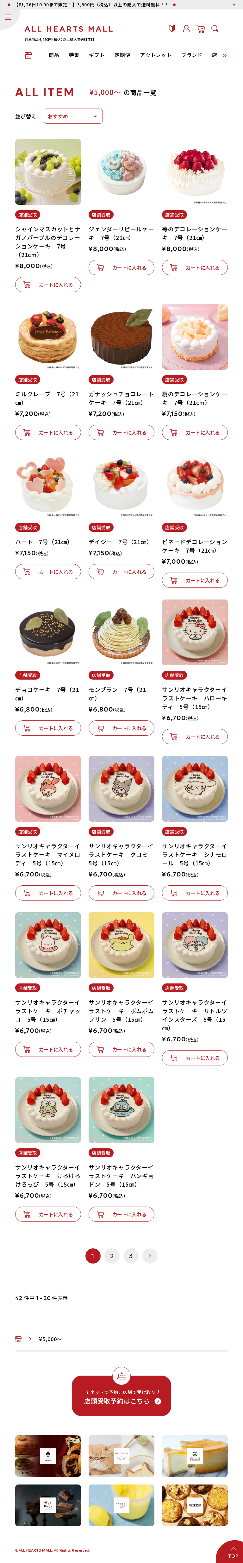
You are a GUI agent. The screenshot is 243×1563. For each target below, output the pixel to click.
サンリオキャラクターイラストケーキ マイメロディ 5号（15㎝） (48, 854)
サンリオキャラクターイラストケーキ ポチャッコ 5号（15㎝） (48, 1010)
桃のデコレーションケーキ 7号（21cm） (194, 398)
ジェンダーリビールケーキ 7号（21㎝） (121, 233)
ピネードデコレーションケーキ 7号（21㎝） (194, 545)
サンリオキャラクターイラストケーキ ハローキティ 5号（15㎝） (194, 698)
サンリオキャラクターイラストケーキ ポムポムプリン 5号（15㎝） (121, 1010)
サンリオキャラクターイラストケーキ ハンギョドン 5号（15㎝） (121, 1175)
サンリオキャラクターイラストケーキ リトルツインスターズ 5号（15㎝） (194, 1015)
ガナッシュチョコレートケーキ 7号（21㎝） (121, 398)
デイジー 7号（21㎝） (121, 541)
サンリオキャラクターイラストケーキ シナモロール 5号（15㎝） (194, 854)
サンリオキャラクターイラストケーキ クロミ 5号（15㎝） (121, 854)
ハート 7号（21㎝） (44, 541)
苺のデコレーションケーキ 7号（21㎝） (194, 233)
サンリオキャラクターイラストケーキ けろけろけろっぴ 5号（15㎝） (48, 1175)
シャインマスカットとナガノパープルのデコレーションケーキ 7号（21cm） (48, 242)
